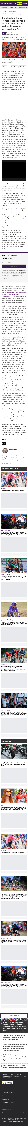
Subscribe (19, 3)
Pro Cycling (4, 11)
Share (5, 66)
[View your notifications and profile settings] (15, 3)
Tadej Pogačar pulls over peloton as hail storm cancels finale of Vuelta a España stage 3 (14, 1037)
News (3, 33)
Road (3, 443)
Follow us (15, 66)
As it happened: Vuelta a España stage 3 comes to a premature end (14, 1066)
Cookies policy (5, 1099)
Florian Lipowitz (14, 317)
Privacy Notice (22, 272)
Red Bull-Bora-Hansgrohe (8, 14)
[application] (14, 169)
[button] (26, 3)
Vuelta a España (7, 87)
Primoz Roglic (19, 14)
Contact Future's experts (8, 1092)
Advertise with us (6, 1109)
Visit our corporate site (14, 1077)
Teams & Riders (12, 11)
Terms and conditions (7, 1089)
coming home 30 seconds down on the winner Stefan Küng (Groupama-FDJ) (14, 295)
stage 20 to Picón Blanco (12, 209)
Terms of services (20, 270)
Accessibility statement (8, 1102)
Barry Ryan (11, 33)
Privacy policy (5, 1095)
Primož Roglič (12, 71)
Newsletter (23, 66)
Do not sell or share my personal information (13, 1112)
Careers (4, 1106)
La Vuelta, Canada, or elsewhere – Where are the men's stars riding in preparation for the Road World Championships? (15, 1058)
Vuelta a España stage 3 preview (18, 7)
